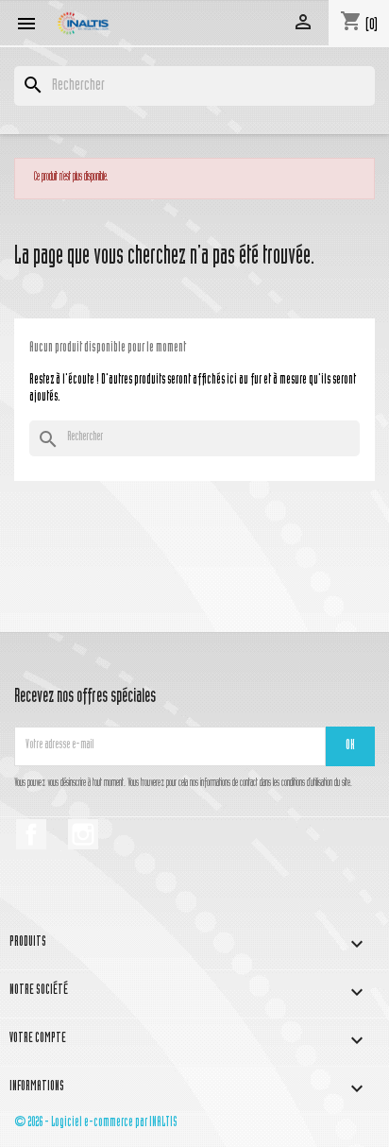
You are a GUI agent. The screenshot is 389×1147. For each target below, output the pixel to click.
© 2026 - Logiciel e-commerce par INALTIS (96, 1123)
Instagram (83, 834)
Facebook (31, 834)
